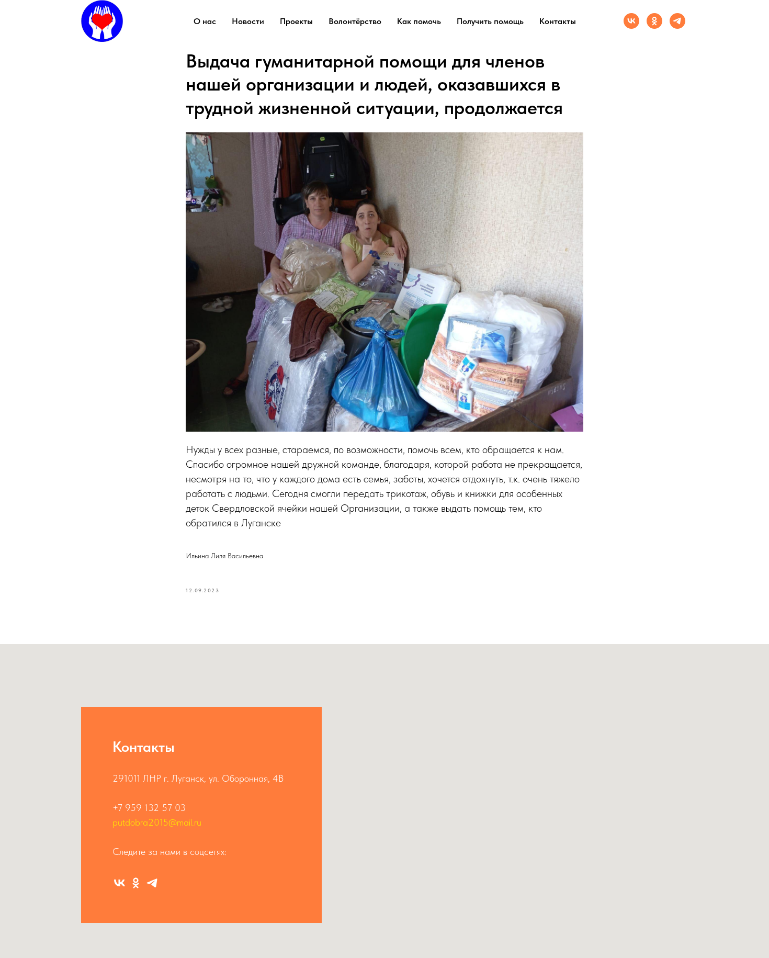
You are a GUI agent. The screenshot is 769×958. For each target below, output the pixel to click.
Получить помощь (490, 21)
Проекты (296, 21)
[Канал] (677, 21)
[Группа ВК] (631, 21)
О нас (205, 21)
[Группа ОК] (654, 21)
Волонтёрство (355, 21)
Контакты (557, 21)
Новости (248, 21)
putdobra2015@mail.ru (156, 822)
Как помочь (419, 21)
